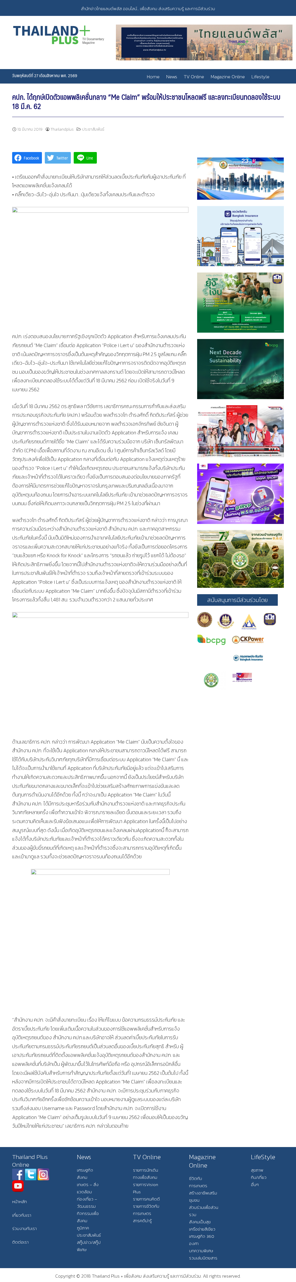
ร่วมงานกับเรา (24, 1228)
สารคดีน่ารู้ (142, 1220)
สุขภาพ (257, 1170)
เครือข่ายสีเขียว (202, 1229)
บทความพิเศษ (201, 1250)
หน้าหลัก (19, 1201)
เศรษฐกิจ (85, 1170)
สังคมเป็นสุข (200, 1221)
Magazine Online (228, 76)
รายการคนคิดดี (146, 1199)
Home (153, 76)
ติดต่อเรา (20, 1242)
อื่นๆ (255, 1184)
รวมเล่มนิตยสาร (203, 1258)
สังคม (82, 1177)
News (171, 76)
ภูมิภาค (83, 1227)
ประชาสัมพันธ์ (93, 129)
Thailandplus (62, 129)
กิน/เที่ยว (259, 1177)
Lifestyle (260, 76)
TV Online (194, 76)
